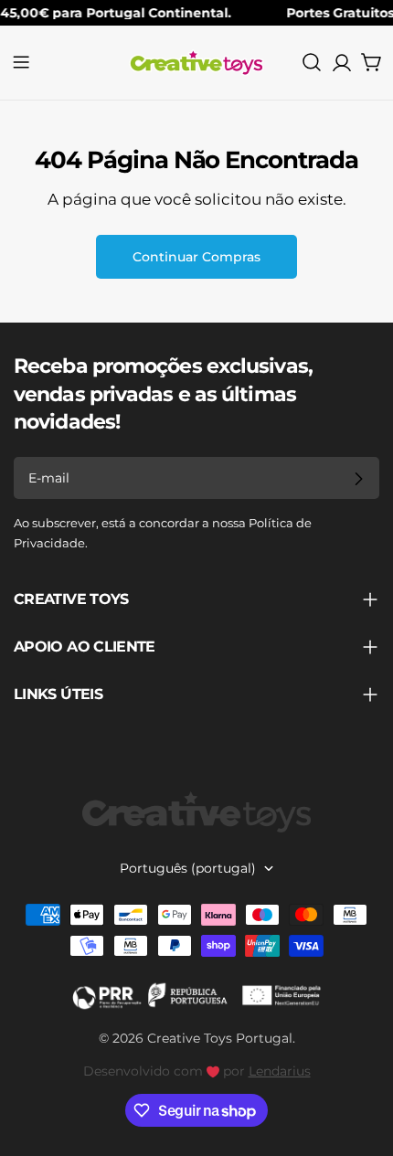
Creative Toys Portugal (219, 1038)
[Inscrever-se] (358, 479)
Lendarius (280, 1071)
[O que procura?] (311, 62)
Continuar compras (196, 257)
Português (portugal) (188, 868)
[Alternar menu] (21, 62)
